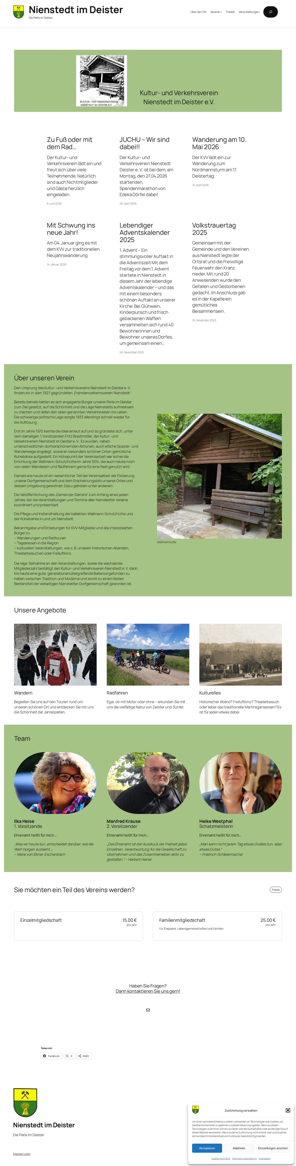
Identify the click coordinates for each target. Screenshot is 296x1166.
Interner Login (21, 1154)
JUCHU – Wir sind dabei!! (144, 143)
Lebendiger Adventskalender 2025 (145, 232)
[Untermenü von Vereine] (221, 12)
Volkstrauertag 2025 (214, 228)
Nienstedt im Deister (76, 9)
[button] (288, 1110)
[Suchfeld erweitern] (270, 12)
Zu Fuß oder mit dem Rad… (69, 143)
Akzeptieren (207, 1148)
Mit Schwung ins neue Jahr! (71, 228)
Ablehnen (239, 1148)
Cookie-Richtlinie (220, 1158)
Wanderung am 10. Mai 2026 (219, 143)
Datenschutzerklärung (244, 1158)
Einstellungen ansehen (273, 1148)
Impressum (265, 1158)
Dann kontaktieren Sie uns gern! (148, 991)
